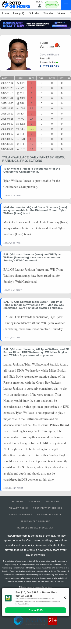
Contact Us (52, 501)
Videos (61, 13)
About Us (17, 501)
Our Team (34, 501)
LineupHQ (18, 13)
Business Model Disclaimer (35, 528)
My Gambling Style (49, 515)
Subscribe (51, 5)
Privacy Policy (19, 508)
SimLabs (48, 13)
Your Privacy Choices (47, 508)
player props (49, 66)
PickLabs (34, 13)
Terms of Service (20, 515)
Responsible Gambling (36, 521)
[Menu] (66, 5)
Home (5, 13)
